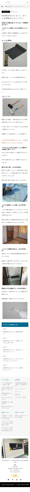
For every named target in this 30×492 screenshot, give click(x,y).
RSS (20, 479)
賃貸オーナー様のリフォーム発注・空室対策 (21, 416)
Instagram (16, 479)
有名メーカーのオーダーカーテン (7, 398)
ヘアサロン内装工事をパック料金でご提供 (7, 383)
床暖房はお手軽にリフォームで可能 (7, 394)
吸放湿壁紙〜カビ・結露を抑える (7, 403)
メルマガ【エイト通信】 (20, 397)
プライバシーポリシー (20, 389)
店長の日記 (17, 394)
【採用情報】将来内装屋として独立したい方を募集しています (21, 384)
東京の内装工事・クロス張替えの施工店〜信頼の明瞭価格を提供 (15, 461)
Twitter (8, 479)
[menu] (27, 2)
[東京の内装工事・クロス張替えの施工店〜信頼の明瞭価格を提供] (15, 2)
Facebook (12, 479)
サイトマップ (18, 391)
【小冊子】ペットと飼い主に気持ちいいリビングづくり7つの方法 (7, 417)
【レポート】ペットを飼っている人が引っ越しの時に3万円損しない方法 (7, 429)
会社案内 (15, 475)
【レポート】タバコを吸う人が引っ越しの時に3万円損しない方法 (7, 423)
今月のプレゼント (14, 11)
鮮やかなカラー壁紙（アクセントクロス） (7, 407)
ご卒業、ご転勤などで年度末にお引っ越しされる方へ (7, 389)
